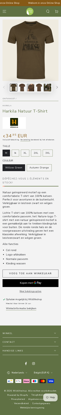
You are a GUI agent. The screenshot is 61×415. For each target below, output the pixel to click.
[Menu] (4, 11)
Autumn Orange (39, 168)
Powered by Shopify (17, 395)
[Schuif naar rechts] (57, 87)
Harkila (7, 105)
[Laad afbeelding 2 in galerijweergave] (22, 87)
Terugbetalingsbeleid (42, 395)
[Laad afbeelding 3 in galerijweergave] (30, 87)
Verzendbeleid (21, 403)
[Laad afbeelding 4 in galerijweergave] (39, 87)
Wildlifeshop (20, 390)
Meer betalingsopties (31, 291)
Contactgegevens (41, 403)
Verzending (25, 140)
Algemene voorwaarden (40, 399)
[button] (47, 11)
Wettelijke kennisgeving (32, 407)
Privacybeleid (18, 399)
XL (26, 153)
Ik (16, 153)
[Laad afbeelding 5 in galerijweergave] (47, 87)
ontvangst (9, 98)
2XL (37, 153)
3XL (49, 153)
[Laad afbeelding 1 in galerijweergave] (13, 87)
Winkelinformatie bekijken (21, 308)
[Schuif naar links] (4, 87)
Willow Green (13, 168)
